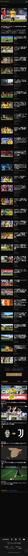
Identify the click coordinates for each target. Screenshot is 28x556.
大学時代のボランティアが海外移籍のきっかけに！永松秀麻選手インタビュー (20, 347)
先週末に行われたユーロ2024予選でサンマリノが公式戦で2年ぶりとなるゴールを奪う (20, 166)
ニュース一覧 (14, 374)
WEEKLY (19, 381)
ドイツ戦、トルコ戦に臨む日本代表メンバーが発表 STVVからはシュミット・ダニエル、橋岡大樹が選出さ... (20, 259)
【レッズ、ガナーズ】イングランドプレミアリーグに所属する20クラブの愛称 (13, 423)
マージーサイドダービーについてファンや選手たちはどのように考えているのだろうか (20, 187)
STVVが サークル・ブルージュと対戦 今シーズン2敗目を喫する (20, 271)
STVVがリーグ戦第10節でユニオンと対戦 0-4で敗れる (20, 200)
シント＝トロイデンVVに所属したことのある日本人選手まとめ (13, 403)
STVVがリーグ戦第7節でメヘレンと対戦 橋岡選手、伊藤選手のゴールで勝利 (20, 235)
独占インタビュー (17, 307)
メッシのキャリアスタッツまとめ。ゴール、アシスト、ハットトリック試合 (13, 483)
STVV (9, 24)
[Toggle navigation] (26, 1)
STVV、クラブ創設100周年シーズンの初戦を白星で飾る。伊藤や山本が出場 (20, 359)
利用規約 (6, 546)
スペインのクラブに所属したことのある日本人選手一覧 (13, 463)
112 (14, 369)
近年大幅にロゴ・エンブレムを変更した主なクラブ (13, 443)
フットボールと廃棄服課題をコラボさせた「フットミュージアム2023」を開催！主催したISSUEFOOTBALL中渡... (20, 302)
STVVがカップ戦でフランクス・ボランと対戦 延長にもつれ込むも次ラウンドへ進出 (20, 104)
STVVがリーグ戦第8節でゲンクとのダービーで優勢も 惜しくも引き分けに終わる (20, 223)
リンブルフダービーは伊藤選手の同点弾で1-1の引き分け (20, 38)
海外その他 (16, 170)
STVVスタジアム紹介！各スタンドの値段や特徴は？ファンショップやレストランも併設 (20, 315)
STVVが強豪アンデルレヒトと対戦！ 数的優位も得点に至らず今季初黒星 (20, 290)
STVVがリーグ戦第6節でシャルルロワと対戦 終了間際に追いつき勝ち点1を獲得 (20, 247)
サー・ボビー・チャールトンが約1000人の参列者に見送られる (20, 81)
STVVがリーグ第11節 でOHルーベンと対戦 (20, 177)
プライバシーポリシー (10, 548)
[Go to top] (26, 551)
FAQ (12, 546)
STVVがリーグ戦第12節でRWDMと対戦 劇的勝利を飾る (20, 129)
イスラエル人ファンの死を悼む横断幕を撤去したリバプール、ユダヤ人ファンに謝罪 (20, 153)
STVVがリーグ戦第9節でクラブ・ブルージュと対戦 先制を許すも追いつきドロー (20, 211)
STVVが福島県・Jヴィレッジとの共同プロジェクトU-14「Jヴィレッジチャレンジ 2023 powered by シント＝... (20, 140)
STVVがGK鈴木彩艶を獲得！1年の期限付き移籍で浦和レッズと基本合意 (20, 336)
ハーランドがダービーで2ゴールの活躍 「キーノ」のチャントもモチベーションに (20, 116)
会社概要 (20, 548)
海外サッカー (17, 86)
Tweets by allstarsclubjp (8, 493)
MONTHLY (25, 381)
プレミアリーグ (17, 84)
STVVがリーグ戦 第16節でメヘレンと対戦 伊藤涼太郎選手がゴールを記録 (20, 59)
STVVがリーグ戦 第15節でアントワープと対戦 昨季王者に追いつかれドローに (20, 70)
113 (18, 369)
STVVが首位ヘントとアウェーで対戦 (20, 280)
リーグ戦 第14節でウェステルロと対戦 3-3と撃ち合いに (20, 93)
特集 (15, 351)
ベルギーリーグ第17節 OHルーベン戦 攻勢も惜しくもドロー (20, 48)
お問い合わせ (18, 546)
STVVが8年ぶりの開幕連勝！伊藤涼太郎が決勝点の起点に (20, 326)
